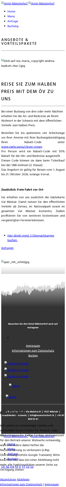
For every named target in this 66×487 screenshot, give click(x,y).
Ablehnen (23, 479)
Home (11, 11)
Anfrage (12, 21)
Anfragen (7, 248)
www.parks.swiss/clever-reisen (21, 146)
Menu (11, 16)
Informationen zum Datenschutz (33, 350)
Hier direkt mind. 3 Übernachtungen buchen (30, 238)
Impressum (33, 345)
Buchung (12, 26)
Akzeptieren (8, 479)
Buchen (33, 355)
